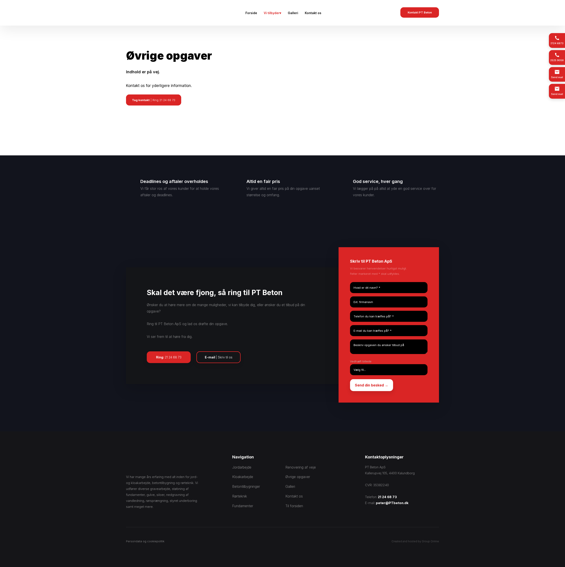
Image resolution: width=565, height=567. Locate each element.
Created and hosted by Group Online (415, 541)
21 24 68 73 (387, 497)
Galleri (293, 13)
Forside (251, 13)
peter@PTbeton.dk (392, 503)
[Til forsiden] (158, 13)
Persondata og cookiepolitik (145, 541)
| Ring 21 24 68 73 (153, 100)
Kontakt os (313, 13)
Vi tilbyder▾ (272, 13)
